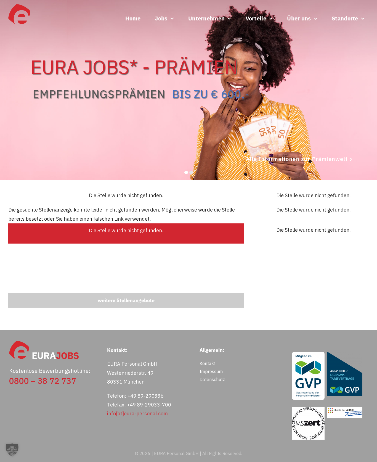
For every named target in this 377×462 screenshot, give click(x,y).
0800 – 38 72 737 (42, 380)
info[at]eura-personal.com (137, 413)
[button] (12, 450)
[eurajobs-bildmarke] (19, 6)
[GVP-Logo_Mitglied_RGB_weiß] (308, 354)
